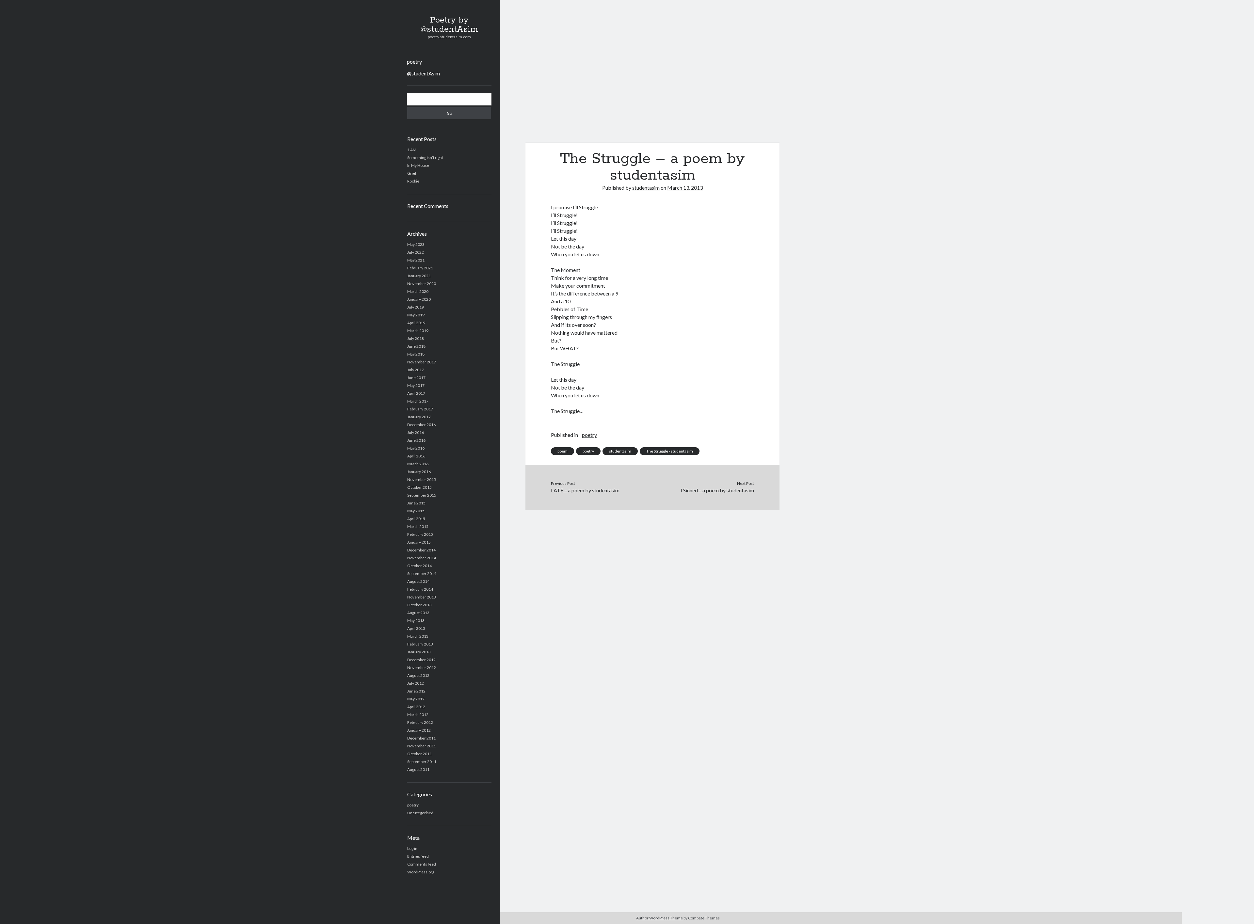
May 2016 (416, 448)
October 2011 (419, 753)
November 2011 (421, 745)
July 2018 (415, 338)
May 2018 (416, 354)
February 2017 (420, 408)
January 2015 (419, 542)
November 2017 (421, 361)
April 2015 (416, 518)
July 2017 (415, 369)
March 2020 (417, 291)
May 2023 (416, 244)
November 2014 (421, 557)
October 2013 (419, 604)
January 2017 (419, 416)
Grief (411, 173)
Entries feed (418, 856)
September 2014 (421, 573)
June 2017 (416, 377)
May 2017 (416, 385)
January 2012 (419, 730)
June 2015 (416, 503)
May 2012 (416, 698)
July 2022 (415, 252)
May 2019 (416, 314)
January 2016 (419, 471)
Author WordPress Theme (659, 918)
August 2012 (418, 675)
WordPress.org (420, 871)
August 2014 (418, 581)
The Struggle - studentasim (669, 451)
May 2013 (416, 620)
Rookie (413, 181)
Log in (412, 848)
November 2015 (421, 479)
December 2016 (421, 424)
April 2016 (416, 456)
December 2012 (421, 659)
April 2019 (416, 322)
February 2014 (420, 589)
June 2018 (416, 346)
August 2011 (418, 769)
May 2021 (416, 260)
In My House (418, 165)
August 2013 (418, 612)
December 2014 (421, 550)
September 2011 (421, 761)
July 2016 (415, 432)
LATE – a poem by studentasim (585, 490)
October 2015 (419, 487)
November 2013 (421, 597)
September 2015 (421, 495)
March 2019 (417, 330)
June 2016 (416, 440)
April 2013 (416, 628)
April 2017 (416, 393)
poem (562, 451)
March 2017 (417, 401)
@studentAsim (423, 73)
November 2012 (421, 667)
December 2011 (421, 738)
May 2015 (416, 510)
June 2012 (416, 691)
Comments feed (421, 864)
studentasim (646, 187)
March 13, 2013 (685, 187)
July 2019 (415, 307)
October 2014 (419, 565)
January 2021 (419, 275)
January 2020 (419, 299)
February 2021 (420, 267)
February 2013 (420, 644)
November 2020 (421, 283)
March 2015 (417, 526)
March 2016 (417, 463)
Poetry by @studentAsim (449, 25)
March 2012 (417, 714)
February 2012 (420, 722)
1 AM (411, 149)
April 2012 (416, 706)
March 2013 (417, 636)
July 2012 (415, 683)
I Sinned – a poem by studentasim (717, 490)
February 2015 (420, 534)
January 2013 (419, 651)
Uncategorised (420, 812)
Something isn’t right (425, 157)
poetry (414, 61)
